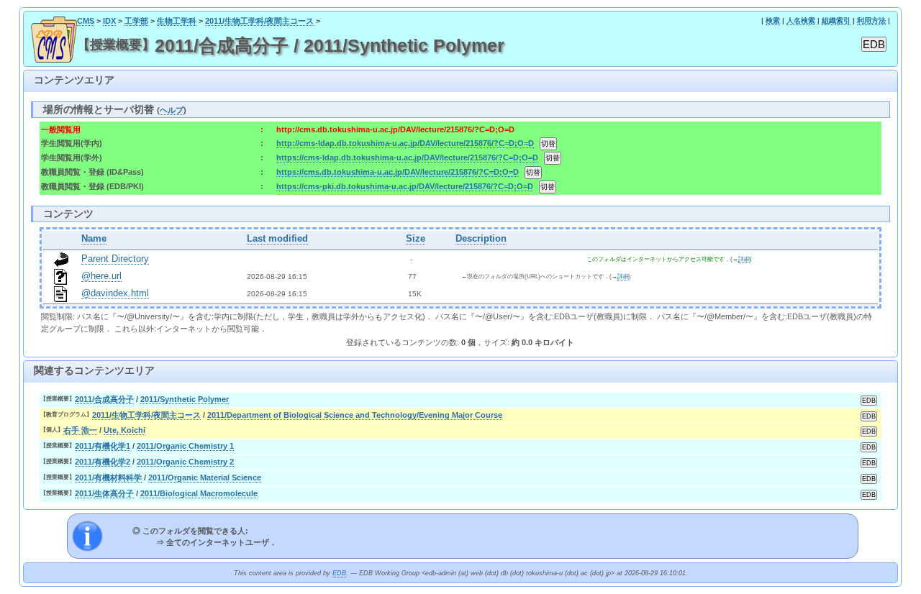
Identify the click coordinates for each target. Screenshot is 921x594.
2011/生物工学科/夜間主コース (259, 21)
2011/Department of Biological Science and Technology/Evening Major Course (354, 415)
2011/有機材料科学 (108, 477)
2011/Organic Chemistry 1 (185, 446)
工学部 (136, 21)
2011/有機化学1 (102, 446)
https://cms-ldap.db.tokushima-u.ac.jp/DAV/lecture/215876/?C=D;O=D (407, 157)
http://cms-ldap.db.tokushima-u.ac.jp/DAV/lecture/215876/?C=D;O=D (405, 143)
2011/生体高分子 (104, 493)
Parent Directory (115, 259)
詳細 (744, 259)
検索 (773, 20)
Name (93, 239)
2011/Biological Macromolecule (199, 493)
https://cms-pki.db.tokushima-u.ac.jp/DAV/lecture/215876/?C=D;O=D (404, 186)
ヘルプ (171, 110)
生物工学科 (176, 21)
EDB (339, 573)
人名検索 (800, 20)
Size (415, 239)
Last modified (277, 239)
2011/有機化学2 (102, 461)
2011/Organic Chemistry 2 (185, 461)
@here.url (101, 276)
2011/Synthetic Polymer (184, 399)
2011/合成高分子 (104, 399)
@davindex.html (115, 293)
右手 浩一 (80, 430)
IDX (109, 21)
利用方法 (871, 20)
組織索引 (836, 20)
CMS (85, 21)
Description (481, 239)
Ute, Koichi (124, 430)
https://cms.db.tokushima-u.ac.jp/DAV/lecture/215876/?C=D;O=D (397, 172)
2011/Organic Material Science (204, 477)
